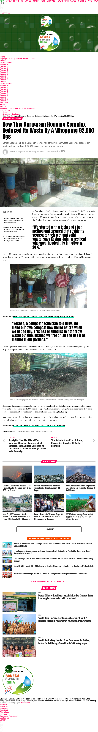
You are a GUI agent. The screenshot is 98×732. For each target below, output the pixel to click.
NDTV (2, 1)
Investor (3, 714)
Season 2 (4, 66)
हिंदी (22, 1)
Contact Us (4, 718)
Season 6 (4, 74)
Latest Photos (6, 83)
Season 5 (4, 72)
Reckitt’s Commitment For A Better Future (17, 108)
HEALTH (60, 1)
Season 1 (4, 64)
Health (2, 104)
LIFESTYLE (51, 1)
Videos (3, 61)
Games (73, 1)
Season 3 (4, 68)
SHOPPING (82, 1)
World (9, 1)
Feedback (4, 710)
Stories (3, 106)
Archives (3, 704)
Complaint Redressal (8, 716)
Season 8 (4, 78)
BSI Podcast (5, 110)
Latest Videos (6, 62)
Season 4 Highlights (11, 114)
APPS (90, 1)
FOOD (43, 1)
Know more (25, 703)
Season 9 (4, 80)
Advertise (4, 706)
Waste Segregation (44, 432)
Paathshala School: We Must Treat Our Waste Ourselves (39, 425)
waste (75, 220)
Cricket (36, 1)
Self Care (4, 103)
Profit (16, 1)
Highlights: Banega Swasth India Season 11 (18, 59)
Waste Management (26, 432)
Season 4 (4, 70)
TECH (66, 1)
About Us (4, 708)
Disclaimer (4, 712)
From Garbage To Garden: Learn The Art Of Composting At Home (43, 316)
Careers (3, 720)
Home (2, 57)
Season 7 (4, 76)
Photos (3, 82)
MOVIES (28, 1)
